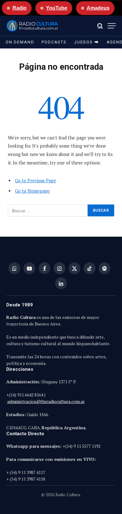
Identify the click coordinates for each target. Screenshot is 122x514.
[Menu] (112, 26)
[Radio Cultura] (32, 26)
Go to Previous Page (35, 181)
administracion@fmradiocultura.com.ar (46, 401)
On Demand (20, 42)
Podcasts (54, 42)
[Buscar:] (48, 210)
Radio (20, 8)
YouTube (56, 8)
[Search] (100, 26)
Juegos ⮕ (86, 42)
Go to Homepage (32, 191)
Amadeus (98, 8)
